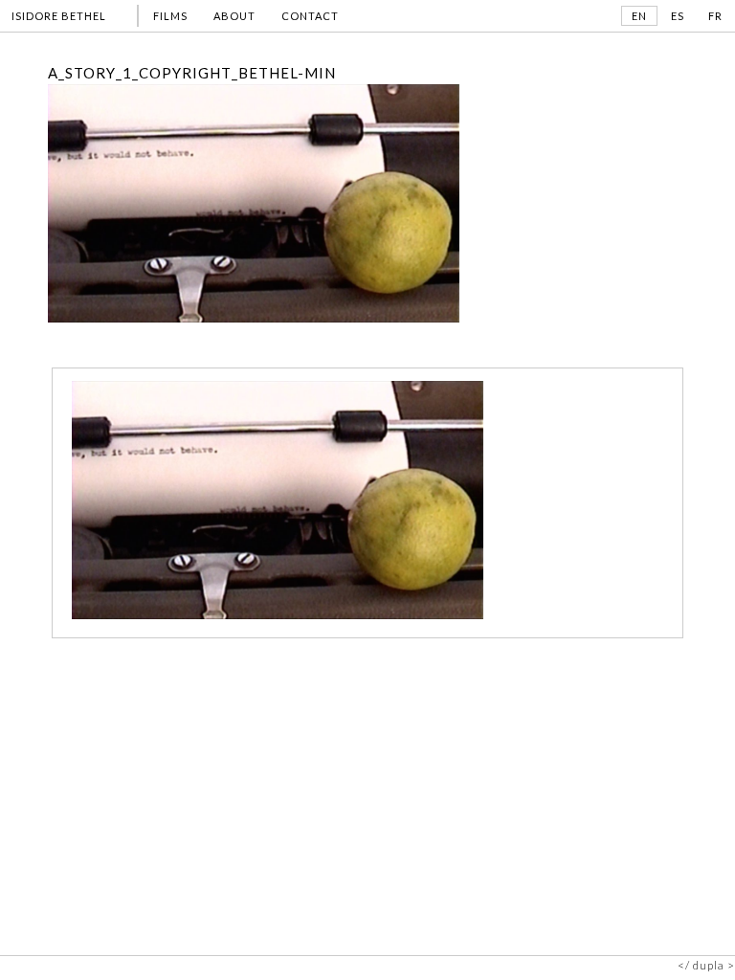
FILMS (170, 16)
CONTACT (310, 16)
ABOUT (234, 16)
